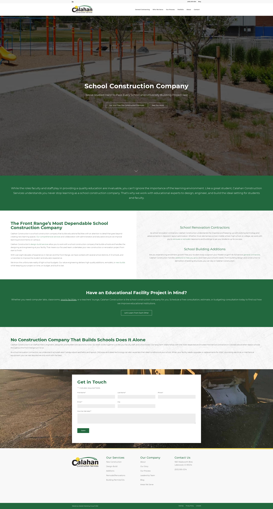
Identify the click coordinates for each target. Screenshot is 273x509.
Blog (199, 1)
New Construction (114, 462)
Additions (110, 471)
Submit (83, 430)
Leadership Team (147, 475)
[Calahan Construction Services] (82, 9)
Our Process (145, 471)
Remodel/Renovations (115, 475)
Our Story (144, 466)
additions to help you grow (186, 258)
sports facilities (68, 299)
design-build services (39, 244)
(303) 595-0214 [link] (181, 469)
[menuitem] (199, 1)
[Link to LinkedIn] (72, 1)
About (143, 462)
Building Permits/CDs (115, 480)
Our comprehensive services (48, 237)
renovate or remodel (181, 239)
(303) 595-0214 (191, 1)
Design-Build (111, 466)
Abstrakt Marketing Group (86, 506)
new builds (120, 263)
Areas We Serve (146, 485)
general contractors (251, 255)
